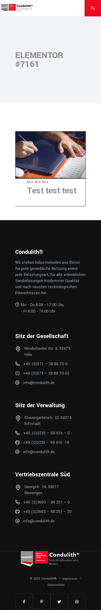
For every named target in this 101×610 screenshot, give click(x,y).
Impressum (70, 578)
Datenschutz (56, 585)
